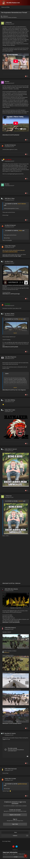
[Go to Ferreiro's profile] (2, 184)
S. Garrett (20, 501)
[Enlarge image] (16, 274)
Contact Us (15, 849)
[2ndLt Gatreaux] (2, 769)
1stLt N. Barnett (22, 203)
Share (15, 832)
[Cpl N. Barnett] (2, 146)
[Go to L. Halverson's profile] (2, 23)
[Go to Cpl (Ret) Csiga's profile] (2, 262)
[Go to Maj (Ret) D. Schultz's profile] (2, 734)
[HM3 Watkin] (2, 589)
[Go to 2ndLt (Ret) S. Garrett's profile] (2, 450)
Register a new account (15, 814)
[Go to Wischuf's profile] (2, 82)
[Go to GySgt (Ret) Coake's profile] (2, 410)
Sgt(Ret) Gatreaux (22, 783)
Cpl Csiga (20, 319)
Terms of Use (22, 854)
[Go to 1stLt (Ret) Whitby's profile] (2, 401)
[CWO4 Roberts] (2, 628)
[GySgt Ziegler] (2, 246)
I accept (15, 856)
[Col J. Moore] (2, 160)
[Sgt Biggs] (2, 304)
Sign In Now (15, 824)
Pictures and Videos (12, 17)
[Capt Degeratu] (2, 357)
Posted (9, 24)
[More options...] (27, 23)
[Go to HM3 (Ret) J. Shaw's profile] (2, 199)
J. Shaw (20, 230)
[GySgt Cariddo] (2, 779)
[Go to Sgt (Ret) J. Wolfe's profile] (2, 314)
